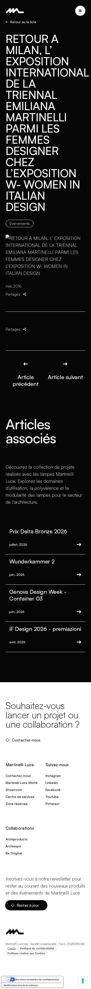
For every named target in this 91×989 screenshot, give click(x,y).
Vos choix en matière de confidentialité (37, 979)
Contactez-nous (26, 740)
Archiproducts (17, 839)
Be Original (14, 853)
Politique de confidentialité (37, 948)
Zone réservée (17, 804)
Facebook (53, 790)
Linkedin (52, 783)
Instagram (53, 776)
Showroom (14, 790)
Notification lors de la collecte (21, 985)
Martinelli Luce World (21, 783)
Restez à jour (28, 905)
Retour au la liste (23, 22)
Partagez (13, 294)
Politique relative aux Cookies (26, 953)
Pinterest (53, 804)
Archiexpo (13, 846)
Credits (11, 948)
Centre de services (20, 797)
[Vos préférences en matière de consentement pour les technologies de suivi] (82, 980)
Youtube (52, 797)
